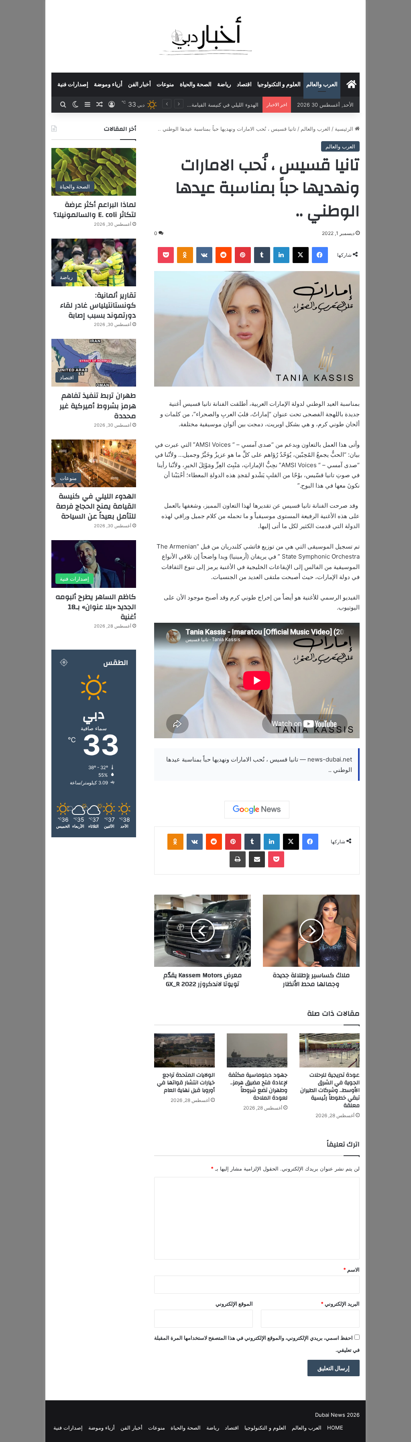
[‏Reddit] (224, 255)
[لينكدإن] (281, 255)
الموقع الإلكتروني (234, 1303)
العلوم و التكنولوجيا (279, 84)
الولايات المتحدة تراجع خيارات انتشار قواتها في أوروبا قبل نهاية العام (186, 1083)
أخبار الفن (139, 84)
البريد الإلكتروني (340, 1303)
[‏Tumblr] (262, 255)
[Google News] (256, 809)
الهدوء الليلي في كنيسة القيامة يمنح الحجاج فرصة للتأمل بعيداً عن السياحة (96, 506)
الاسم (351, 1269)
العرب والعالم (322, 84)
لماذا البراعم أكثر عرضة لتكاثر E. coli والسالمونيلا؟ (94, 209)
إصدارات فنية (72, 84)
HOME (335, 1427)
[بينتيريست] (243, 255)
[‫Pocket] (166, 255)
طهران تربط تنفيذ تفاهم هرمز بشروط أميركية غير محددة (97, 405)
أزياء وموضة (108, 84)
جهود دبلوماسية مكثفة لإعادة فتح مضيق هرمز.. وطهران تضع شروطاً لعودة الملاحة (257, 1086)
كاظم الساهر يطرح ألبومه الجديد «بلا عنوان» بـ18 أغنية (197, 104)
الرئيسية (345, 129)
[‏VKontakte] (204, 255)
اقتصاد (244, 84)
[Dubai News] (206, 36)
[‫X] (301, 255)
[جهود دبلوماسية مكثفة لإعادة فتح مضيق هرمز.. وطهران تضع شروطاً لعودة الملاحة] (257, 1050)
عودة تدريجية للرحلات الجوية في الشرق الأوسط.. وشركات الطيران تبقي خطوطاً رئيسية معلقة (330, 1090)
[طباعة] (238, 859)
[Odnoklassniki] (185, 255)
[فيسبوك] (320, 255)
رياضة (224, 84)
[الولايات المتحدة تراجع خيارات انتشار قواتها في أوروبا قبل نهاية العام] (184, 1050)
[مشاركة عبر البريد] (257, 859)
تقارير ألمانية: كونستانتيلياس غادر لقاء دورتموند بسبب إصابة (98, 305)
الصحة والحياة (196, 84)
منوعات (165, 84)
